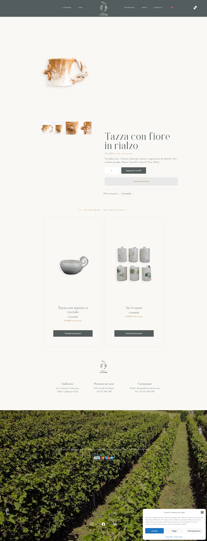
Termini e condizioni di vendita (101, 449)
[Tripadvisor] (115, 524)
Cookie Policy (169, 536)
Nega (174, 531)
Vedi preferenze (194, 531)
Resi (131, 449)
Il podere (66, 7)
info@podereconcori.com (148, 388)
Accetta (154, 531)
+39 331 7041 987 (104, 391)
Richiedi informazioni (73, 333)
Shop (144, 7)
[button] (202, 512)
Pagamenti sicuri (142, 449)
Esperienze (129, 7)
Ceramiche (126, 193)
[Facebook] (103, 524)
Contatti (158, 7)
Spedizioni (122, 449)
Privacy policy (178, 536)
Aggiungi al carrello (133, 170)
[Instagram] (92, 524)
